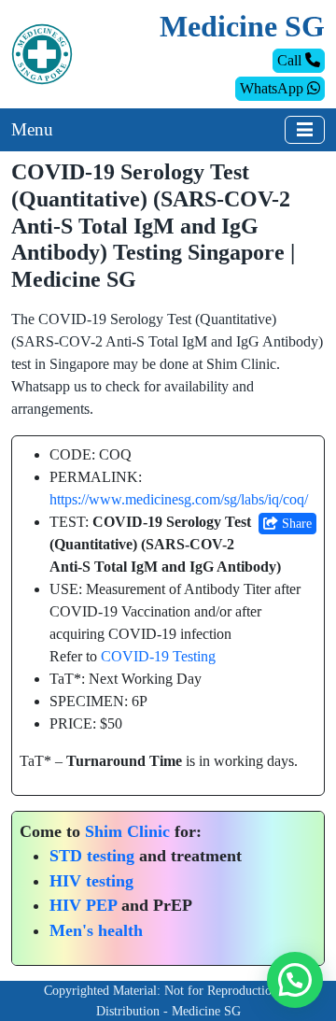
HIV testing (91, 881)
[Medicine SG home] (42, 53)
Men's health (96, 930)
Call (291, 60)
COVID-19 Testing (158, 656)
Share (295, 524)
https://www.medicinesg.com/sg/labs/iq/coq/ (178, 499)
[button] (295, 980)
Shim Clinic (127, 831)
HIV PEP (83, 905)
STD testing (91, 855)
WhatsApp (273, 88)
